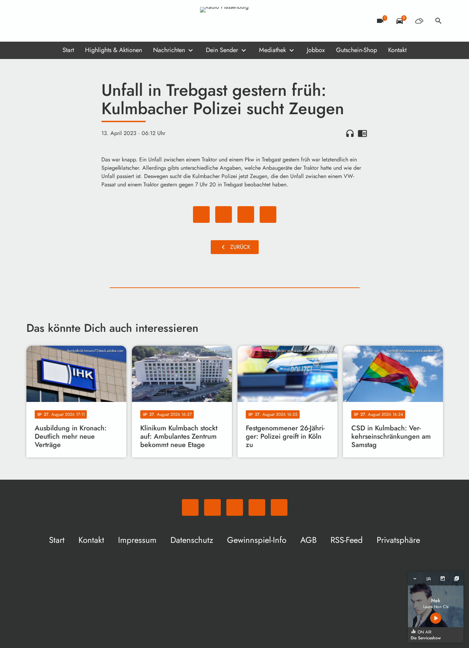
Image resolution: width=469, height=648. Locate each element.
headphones (350, 133)
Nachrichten (169, 49)
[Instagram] (61, 21)
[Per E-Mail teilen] (268, 214)
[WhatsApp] (33, 21)
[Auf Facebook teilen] (201, 214)
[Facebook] (47, 21)
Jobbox (316, 49)
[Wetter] (419, 21)
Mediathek (272, 49)
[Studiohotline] (89, 21)
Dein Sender (222, 49)
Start (68, 49)
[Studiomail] (75, 21)
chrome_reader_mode (362, 133)
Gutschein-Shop (356, 49)
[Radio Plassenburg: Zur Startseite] (234, 21)
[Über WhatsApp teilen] (245, 214)
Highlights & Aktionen (113, 49)
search (438, 21)
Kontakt (397, 49)
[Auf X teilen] (223, 214)
